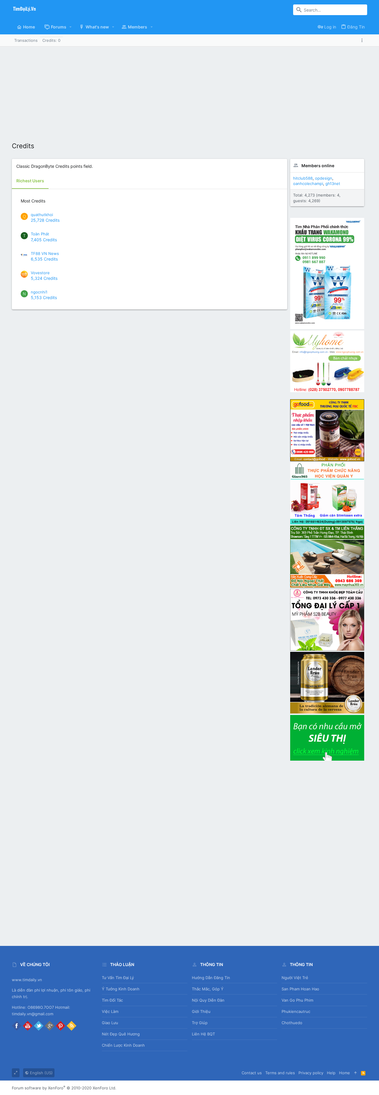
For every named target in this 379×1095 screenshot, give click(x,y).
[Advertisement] (189, 91)
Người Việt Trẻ (295, 977)
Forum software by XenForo (64, 1088)
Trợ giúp (200, 1022)
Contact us (252, 1072)
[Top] (355, 1072)
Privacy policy (310, 1072)
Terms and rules (280, 1072)
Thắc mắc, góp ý (208, 989)
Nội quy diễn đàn (208, 1000)
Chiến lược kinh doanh (123, 1045)
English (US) (41, 1072)
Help (331, 1072)
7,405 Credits (44, 239)
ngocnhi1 (39, 292)
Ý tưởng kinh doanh (120, 989)
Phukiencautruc (296, 1011)
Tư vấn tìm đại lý (118, 977)
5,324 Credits (44, 278)
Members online (317, 165)
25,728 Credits (45, 220)
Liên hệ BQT (203, 1034)
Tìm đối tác (112, 1000)
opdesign (323, 178)
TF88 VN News (45, 253)
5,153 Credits (44, 297)
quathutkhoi (42, 214)
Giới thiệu (201, 1011)
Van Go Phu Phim (297, 1000)
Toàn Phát (40, 234)
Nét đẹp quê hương (121, 1034)
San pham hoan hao (300, 989)
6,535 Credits (44, 258)
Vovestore (40, 272)
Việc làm (110, 1011)
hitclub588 (303, 178)
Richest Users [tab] (30, 180)
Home (344, 1072)
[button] (70, 27)
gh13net (332, 183)
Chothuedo (292, 1022)
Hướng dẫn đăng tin (211, 977)
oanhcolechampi (308, 183)
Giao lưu (110, 1022)
